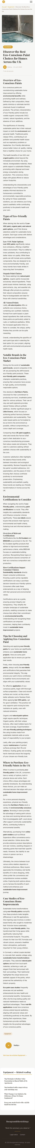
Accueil (4, 7)
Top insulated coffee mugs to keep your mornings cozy (15, 1088)
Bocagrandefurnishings (17, 1121)
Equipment (11, 7)
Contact (22, 1134)
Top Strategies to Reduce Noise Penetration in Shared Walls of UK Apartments (15, 1081)
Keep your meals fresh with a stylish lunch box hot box (16, 1103)
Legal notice (14, 1134)
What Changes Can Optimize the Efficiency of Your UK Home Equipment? (15, 1096)
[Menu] (31, 1)
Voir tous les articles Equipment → (15, 1055)
